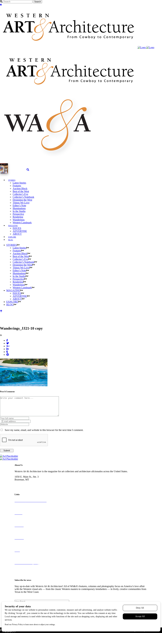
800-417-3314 (22, 482)
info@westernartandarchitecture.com (33, 485)
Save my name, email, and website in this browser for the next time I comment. (44, 430)
